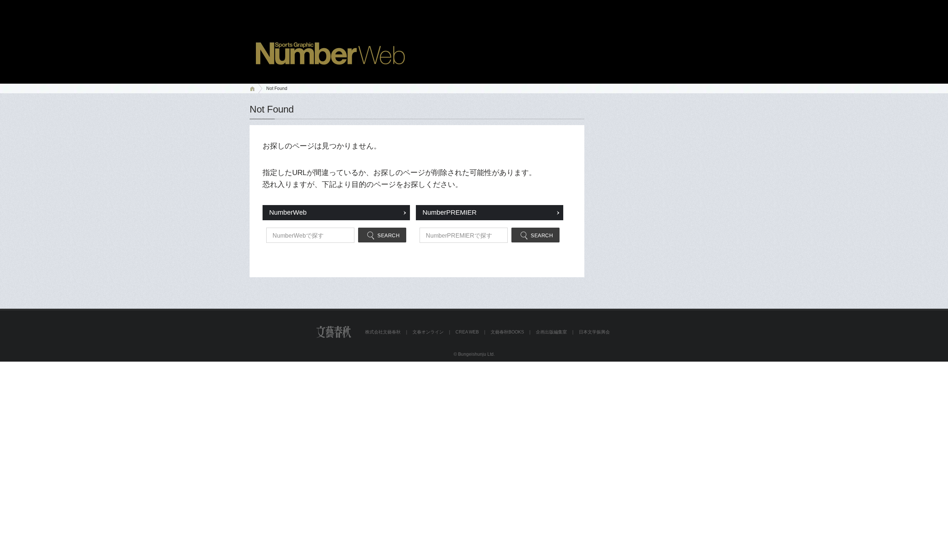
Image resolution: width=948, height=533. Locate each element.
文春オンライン (428, 332)
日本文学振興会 (594, 332)
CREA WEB (467, 332)
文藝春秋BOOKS (507, 332)
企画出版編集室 (551, 332)
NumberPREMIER (450, 212)
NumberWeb (288, 212)
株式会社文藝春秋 (383, 332)
